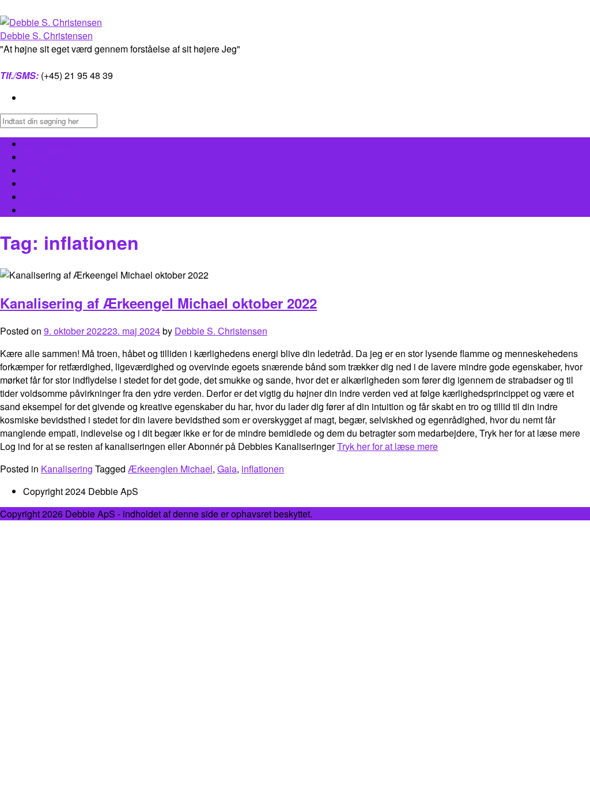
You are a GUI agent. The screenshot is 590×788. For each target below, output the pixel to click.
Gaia (227, 468)
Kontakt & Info (51, 197)
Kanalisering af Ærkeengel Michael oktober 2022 (158, 303)
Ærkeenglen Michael (170, 468)
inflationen (262, 468)
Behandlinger (50, 144)
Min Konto (44, 210)
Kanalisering (49, 157)
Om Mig (39, 183)
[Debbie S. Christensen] (51, 22)
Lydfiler (37, 170)
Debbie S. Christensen (46, 35)
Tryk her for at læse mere (387, 446)
